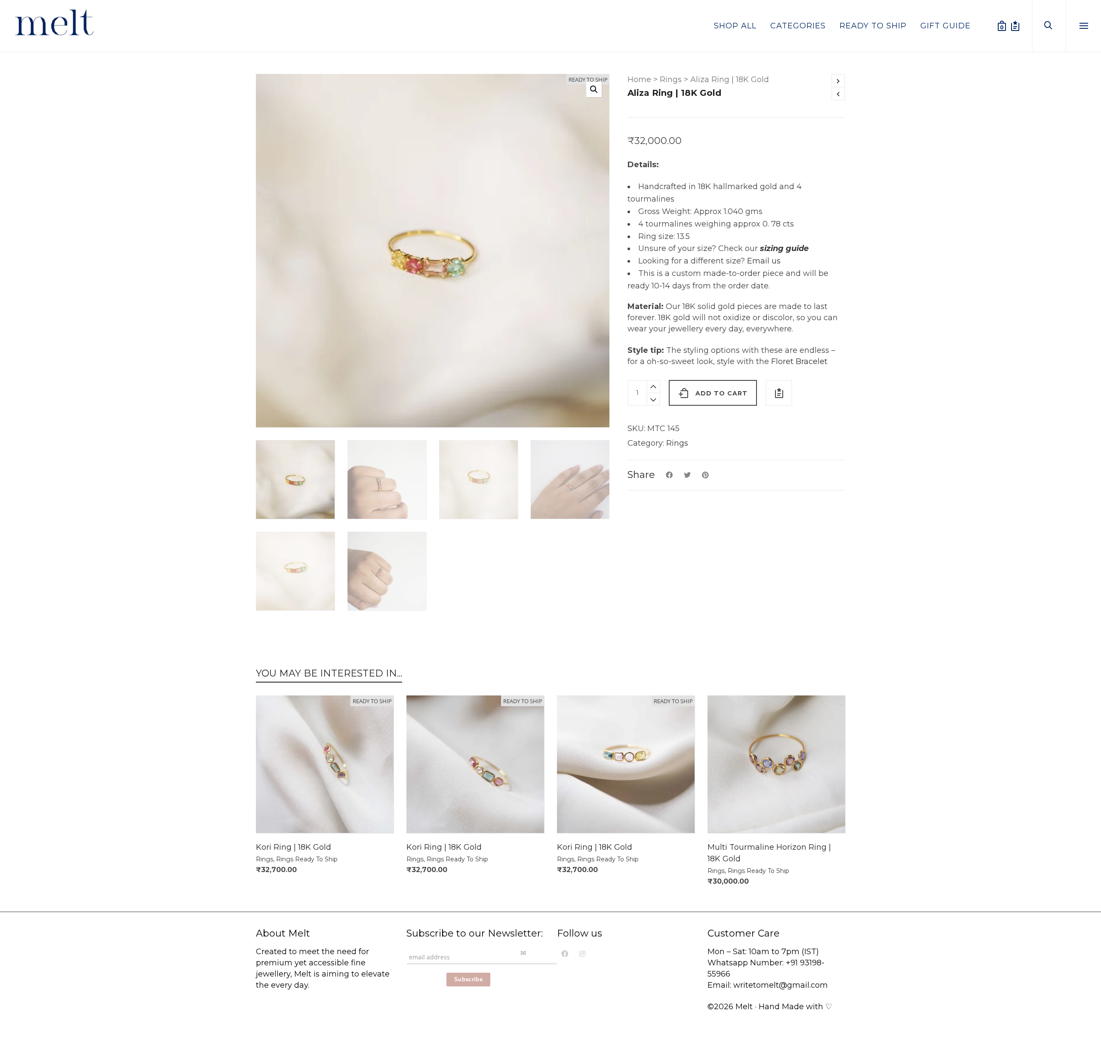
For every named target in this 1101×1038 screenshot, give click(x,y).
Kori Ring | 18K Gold (293, 847)
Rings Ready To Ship (307, 859)
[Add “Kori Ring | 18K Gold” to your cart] (275, 813)
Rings (671, 79)
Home (639, 79)
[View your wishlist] (1015, 26)
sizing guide (784, 248)
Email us (764, 261)
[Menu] (1083, 26)
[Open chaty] (1085, 994)
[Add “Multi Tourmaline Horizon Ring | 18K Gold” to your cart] (727, 813)
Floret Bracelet (799, 361)
